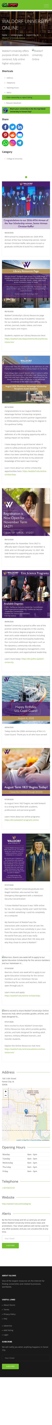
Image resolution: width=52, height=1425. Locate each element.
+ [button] (6, 1091)
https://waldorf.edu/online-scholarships (22, 995)
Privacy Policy (9, 1314)
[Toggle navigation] (46, 6)
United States (17, 35)
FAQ (5, 1318)
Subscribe (10, 1245)
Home (4, 35)
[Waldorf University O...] (26, 1111)
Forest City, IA (32, 35)
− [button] (6, 1095)
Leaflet (18, 1140)
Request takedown (13, 103)
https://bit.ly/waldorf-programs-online (22, 820)
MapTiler (26, 1140)
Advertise (8, 1325)
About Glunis (9, 1305)
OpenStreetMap (36, 1140)
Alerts (8, 92)
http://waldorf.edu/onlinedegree (16, 1204)
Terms (6, 1309)
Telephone (10, 83)
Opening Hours (12, 87)
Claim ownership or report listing (19, 97)
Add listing (8, 1330)
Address (9, 78)
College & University (14, 159)
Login (6, 1334)
